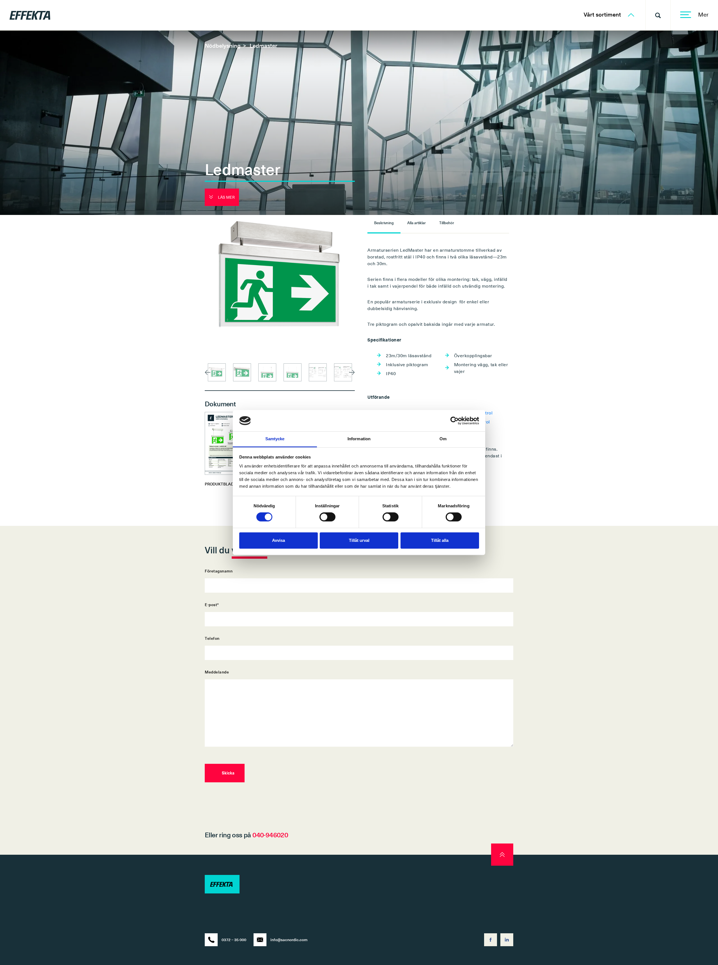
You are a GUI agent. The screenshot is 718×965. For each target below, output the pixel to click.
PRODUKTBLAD (219, 484)
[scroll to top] (502, 854)
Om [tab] (443, 439)
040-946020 (270, 834)
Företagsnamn (219, 571)
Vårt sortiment (603, 14)
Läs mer (226, 197)
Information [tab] (359, 439)
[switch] (327, 516)
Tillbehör (446, 222)
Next (352, 372)
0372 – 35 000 (234, 940)
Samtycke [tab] (275, 439)
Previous (207, 372)
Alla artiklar (416, 222)
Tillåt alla (439, 540)
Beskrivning (384, 222)
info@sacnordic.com (288, 940)
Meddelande (217, 672)
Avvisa (278, 540)
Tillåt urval (359, 540)
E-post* (212, 605)
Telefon (212, 638)
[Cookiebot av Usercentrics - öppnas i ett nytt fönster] (454, 420)
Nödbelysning (223, 45)
